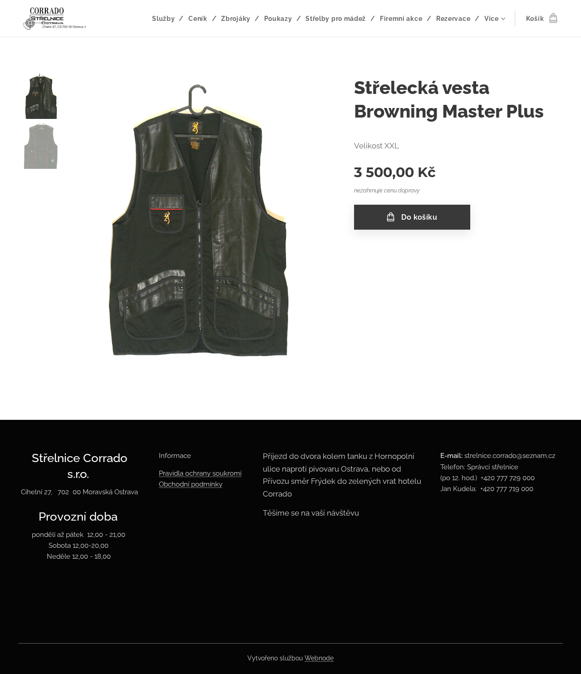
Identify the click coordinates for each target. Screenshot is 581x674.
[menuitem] (167, 18)
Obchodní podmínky (190, 484)
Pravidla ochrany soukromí (200, 473)
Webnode (319, 658)
